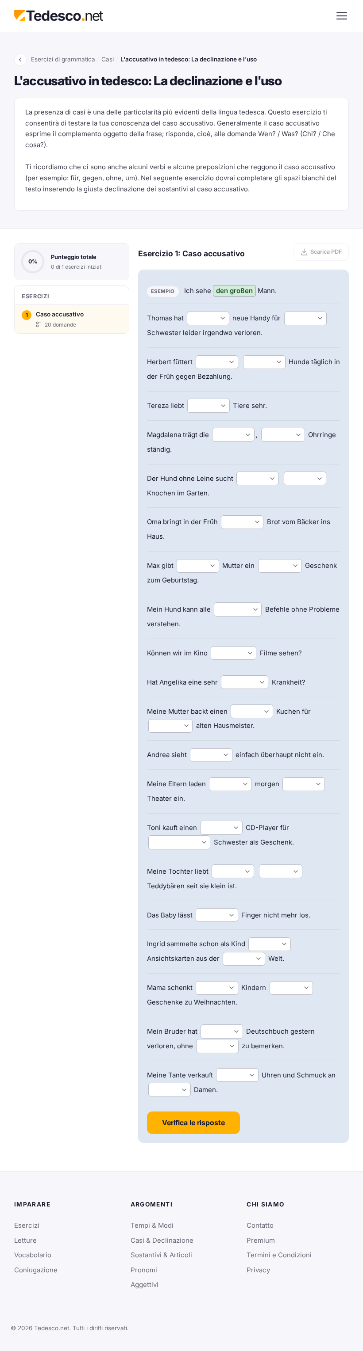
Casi (107, 59)
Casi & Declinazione (162, 1240)
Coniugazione (36, 1270)
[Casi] (20, 59)
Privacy (258, 1270)
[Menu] (342, 16)
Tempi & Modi (152, 1225)
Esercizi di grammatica (63, 59)
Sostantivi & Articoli (161, 1255)
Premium (261, 1240)
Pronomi (144, 1270)
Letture (25, 1240)
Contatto (260, 1225)
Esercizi (26, 1225)
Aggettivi (144, 1285)
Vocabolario (32, 1255)
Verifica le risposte (193, 1122)
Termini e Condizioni (279, 1255)
